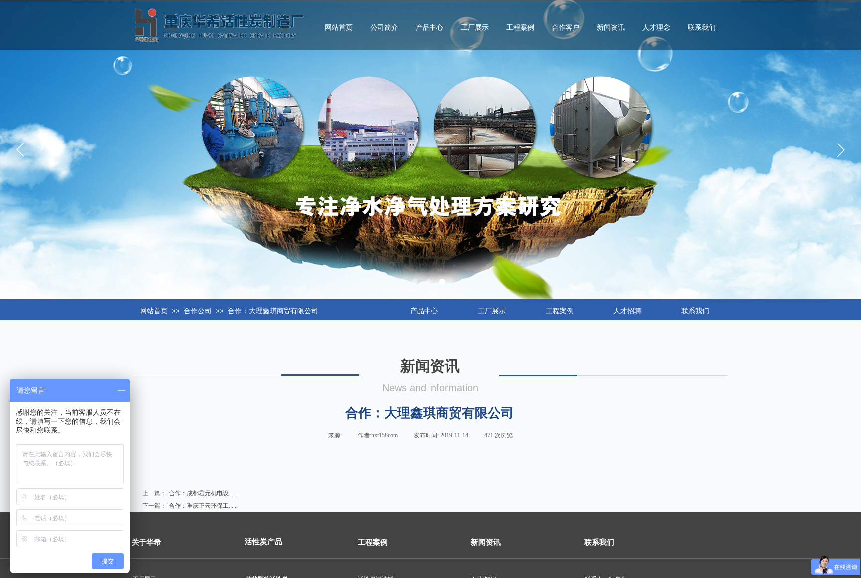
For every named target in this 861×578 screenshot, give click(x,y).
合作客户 (565, 27)
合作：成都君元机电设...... (190, 493)
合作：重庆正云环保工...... (190, 505)
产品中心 (429, 27)
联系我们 (702, 27)
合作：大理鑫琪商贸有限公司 (273, 311)
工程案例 (520, 27)
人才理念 (656, 27)
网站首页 (154, 311)
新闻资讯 (611, 27)
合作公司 (198, 311)
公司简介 (384, 27)
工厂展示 (475, 27)
